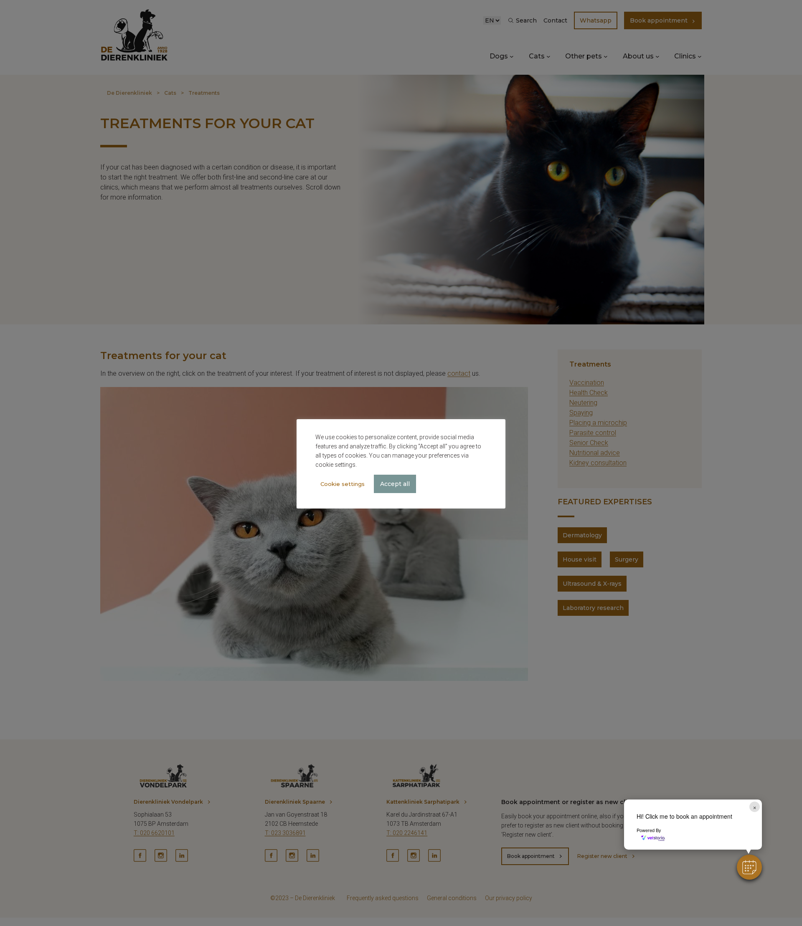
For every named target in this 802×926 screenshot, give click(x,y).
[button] (749, 867)
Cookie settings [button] (342, 484)
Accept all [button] (395, 484)
